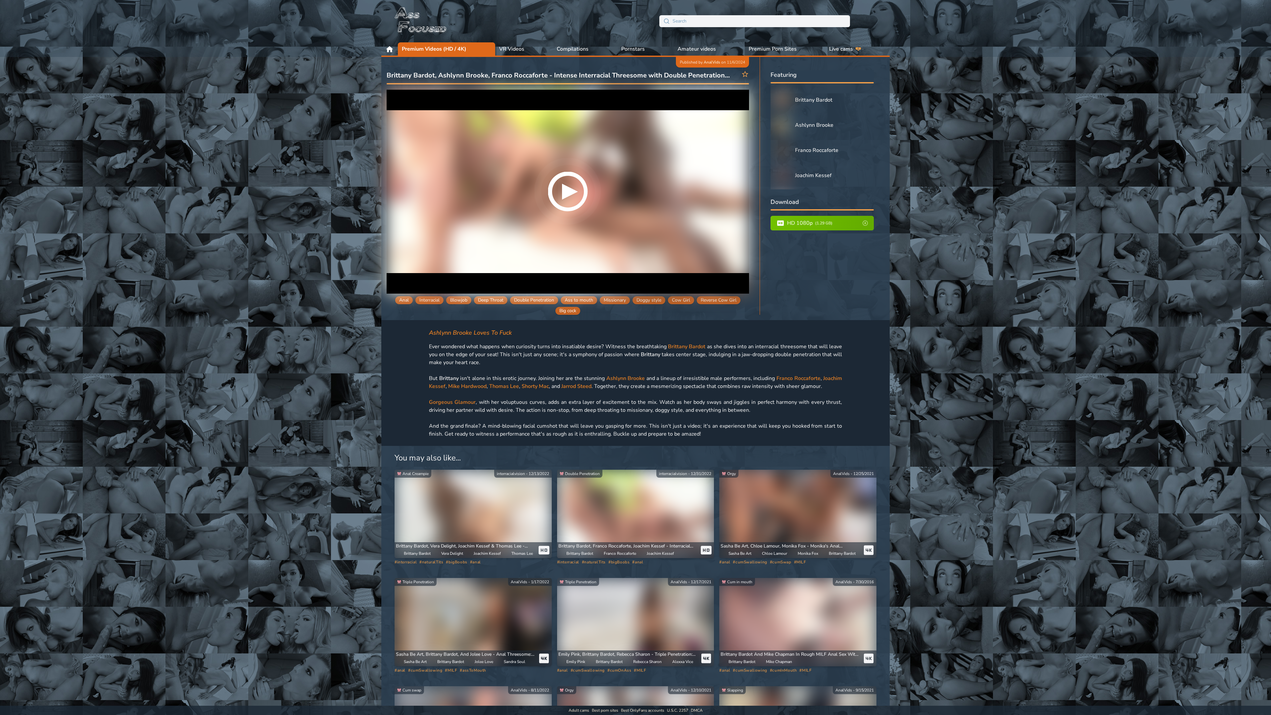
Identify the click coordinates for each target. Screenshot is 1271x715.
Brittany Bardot (686, 346)
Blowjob (458, 300)
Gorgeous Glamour (452, 402)
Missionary (615, 300)
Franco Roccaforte (799, 378)
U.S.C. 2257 (677, 710)
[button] (465, 546)
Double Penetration (534, 300)
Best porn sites (605, 710)
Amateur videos (697, 49)
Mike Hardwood (467, 386)
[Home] (421, 21)
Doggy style (648, 300)
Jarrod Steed (576, 386)
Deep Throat (490, 300)
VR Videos (511, 49)
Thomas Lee (504, 386)
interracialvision (511, 473)
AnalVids (712, 62)
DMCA (697, 710)
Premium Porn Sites (773, 49)
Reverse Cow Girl (718, 300)
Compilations (572, 49)
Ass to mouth (579, 300)
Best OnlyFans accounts (642, 710)
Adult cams (579, 710)
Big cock (567, 311)
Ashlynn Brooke (625, 378)
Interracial (429, 300)
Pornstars (633, 49)
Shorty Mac (535, 386)
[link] (473, 514)
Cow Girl (681, 300)
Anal (404, 300)
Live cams (841, 49)
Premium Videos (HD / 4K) (434, 49)
